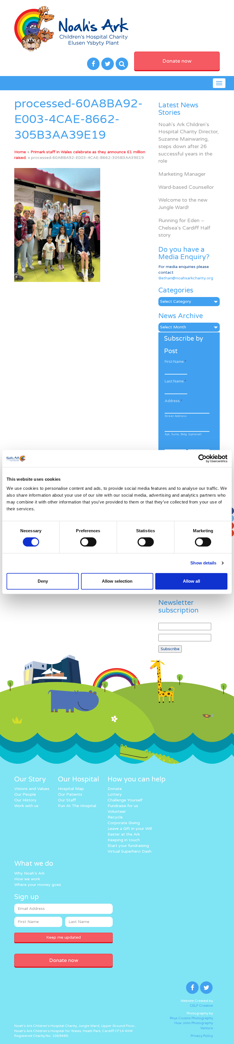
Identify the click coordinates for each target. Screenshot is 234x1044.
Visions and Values (31, 788)
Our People (25, 794)
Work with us (26, 805)
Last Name (175, 381)
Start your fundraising (128, 845)
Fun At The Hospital (77, 805)
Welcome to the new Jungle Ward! (182, 203)
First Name (175, 361)
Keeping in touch (124, 840)
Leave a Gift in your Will (130, 828)
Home (20, 152)
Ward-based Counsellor (186, 187)
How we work (27, 879)
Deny (43, 581)
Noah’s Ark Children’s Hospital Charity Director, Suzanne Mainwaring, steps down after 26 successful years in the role (188, 142)
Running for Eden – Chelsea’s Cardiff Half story (184, 227)
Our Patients (70, 794)
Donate (115, 788)
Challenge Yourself (125, 800)
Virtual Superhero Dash (130, 851)
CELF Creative (201, 1006)
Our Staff (67, 800)
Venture (206, 1028)
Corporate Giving (124, 822)
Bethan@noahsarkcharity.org (185, 278)
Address (173, 401)
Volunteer (117, 811)
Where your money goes (37, 884)
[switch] (88, 541)
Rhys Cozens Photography (191, 1018)
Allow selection (117, 581)
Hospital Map (71, 788)
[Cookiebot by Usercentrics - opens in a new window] (202, 458)
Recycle (115, 817)
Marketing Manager (181, 174)
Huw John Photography (193, 1023)
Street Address (176, 416)
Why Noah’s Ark (29, 873)
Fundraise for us (123, 805)
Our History (25, 800)
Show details (203, 562)
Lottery (115, 794)
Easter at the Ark (124, 834)
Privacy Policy (202, 1036)
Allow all (191, 581)
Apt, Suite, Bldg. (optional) (183, 434)
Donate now (176, 61)
